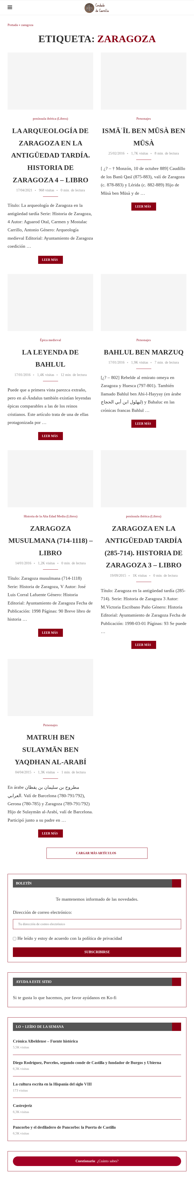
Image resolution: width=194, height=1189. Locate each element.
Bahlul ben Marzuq (144, 352)
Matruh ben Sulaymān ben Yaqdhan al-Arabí (50, 749)
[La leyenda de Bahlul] (50, 302)
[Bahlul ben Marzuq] (143, 302)
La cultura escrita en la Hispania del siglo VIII (52, 1084)
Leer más (50, 260)
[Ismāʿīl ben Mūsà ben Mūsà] (143, 81)
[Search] (183, 7)
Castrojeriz (22, 1105)
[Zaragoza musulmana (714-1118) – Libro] (50, 478)
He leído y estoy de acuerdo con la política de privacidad (69, 938)
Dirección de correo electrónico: (42, 912)
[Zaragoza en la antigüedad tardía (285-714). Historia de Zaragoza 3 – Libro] (143, 478)
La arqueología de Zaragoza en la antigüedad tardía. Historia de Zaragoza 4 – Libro (50, 155)
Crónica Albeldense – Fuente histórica (45, 1041)
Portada (13, 25)
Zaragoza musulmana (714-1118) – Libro (50, 540)
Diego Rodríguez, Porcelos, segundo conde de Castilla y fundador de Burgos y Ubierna (87, 1062)
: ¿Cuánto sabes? (97, 1161)
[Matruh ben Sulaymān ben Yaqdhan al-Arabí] (50, 687)
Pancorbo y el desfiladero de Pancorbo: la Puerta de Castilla (64, 1127)
